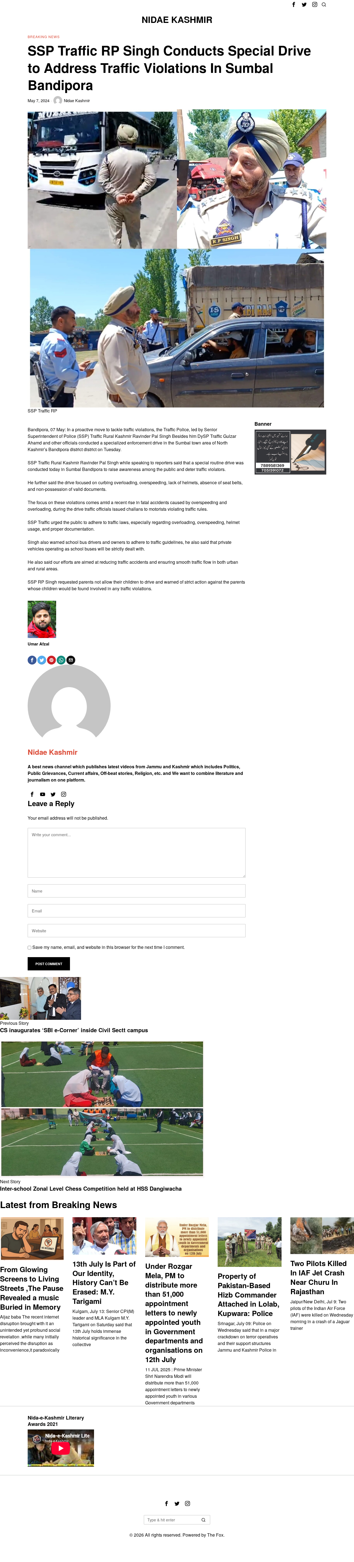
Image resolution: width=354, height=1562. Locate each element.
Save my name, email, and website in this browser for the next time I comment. (108, 947)
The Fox (215, 1535)
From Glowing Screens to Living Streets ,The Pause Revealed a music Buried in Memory (31, 1288)
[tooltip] (293, 4)
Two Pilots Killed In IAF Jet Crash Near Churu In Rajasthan (318, 1277)
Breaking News (44, 36)
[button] (203, 1519)
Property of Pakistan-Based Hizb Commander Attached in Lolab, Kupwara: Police (248, 1294)
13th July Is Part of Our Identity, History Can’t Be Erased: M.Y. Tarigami (104, 1282)
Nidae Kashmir (77, 100)
